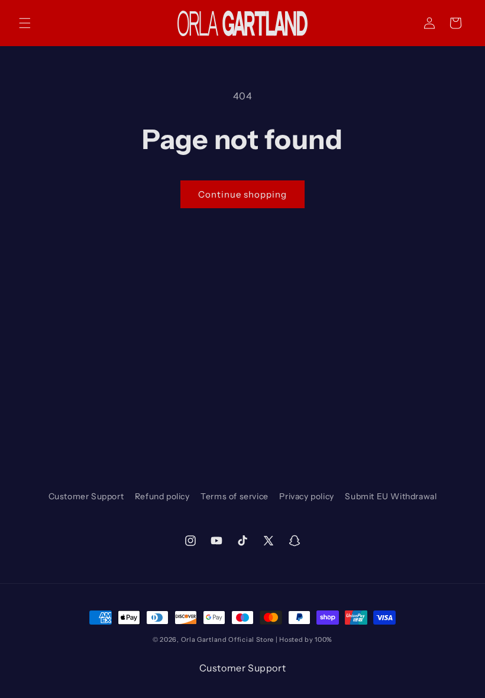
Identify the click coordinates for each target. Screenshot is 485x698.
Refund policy (162, 496)
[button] (25, 23)
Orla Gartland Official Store (227, 639)
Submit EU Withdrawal (390, 496)
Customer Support (86, 496)
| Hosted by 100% (304, 639)
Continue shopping (242, 194)
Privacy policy (306, 496)
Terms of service (235, 496)
